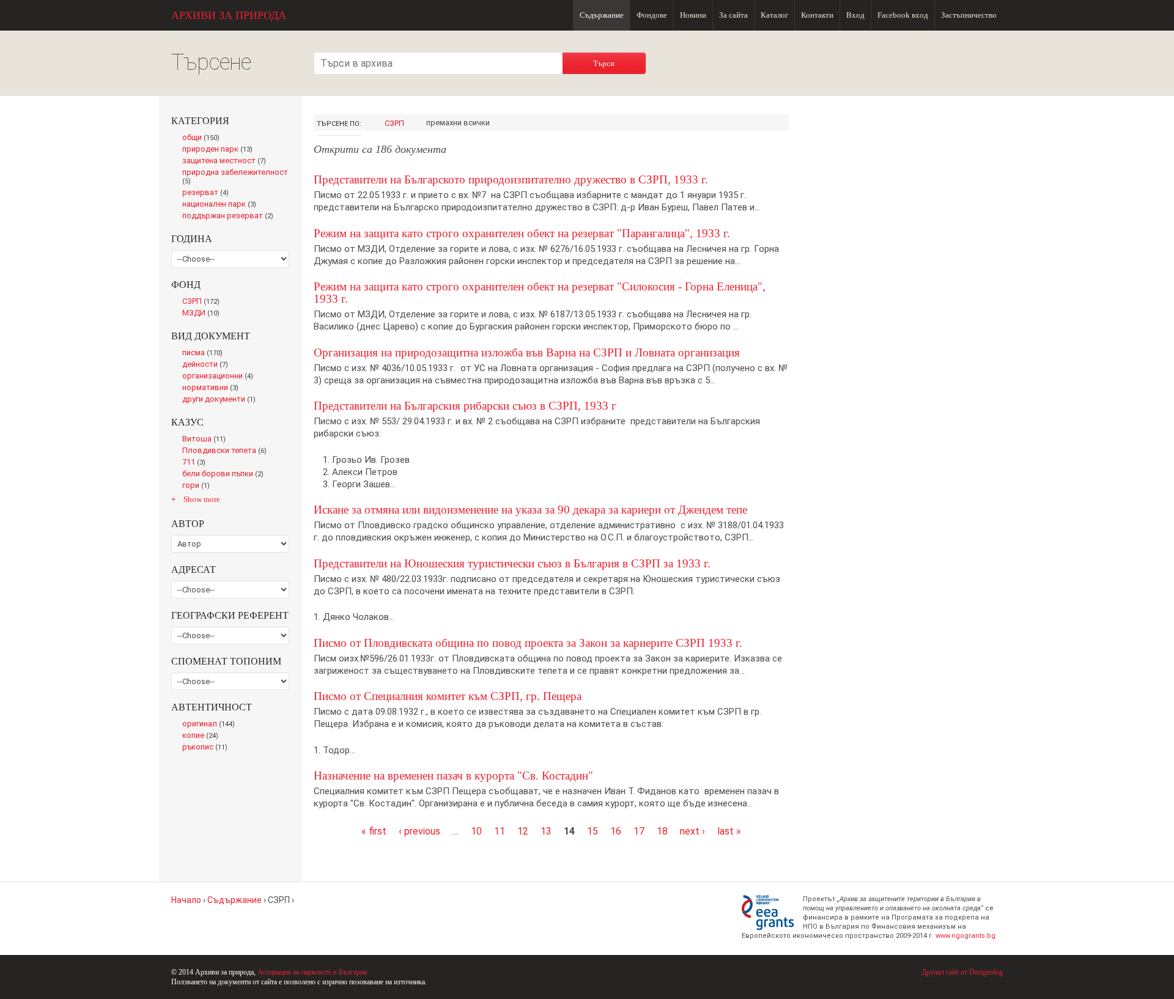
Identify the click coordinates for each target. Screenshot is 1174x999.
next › (692, 831)
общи (204, 138)
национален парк (221, 204)
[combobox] (438, 63)
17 (638, 831)
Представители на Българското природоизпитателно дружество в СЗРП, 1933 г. (511, 179)
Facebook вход (902, 15)
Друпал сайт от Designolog (962, 972)
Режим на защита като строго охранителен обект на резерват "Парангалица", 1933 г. (522, 233)
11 (499, 831)
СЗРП (394, 123)
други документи (221, 399)
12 (522, 831)
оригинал (211, 724)
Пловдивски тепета (227, 451)
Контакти (817, 15)
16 (615, 831)
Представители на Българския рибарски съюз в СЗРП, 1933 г (465, 405)
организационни (220, 376)
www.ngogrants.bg (965, 936)
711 (196, 462)
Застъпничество (969, 15)
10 (476, 831)
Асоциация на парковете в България (312, 972)
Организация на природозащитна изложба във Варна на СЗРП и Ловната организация (527, 352)
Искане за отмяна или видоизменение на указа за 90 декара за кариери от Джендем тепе (530, 509)
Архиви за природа (228, 15)
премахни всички (458, 122)
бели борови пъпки (225, 474)
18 (662, 831)
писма (205, 353)
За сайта (733, 15)
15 (592, 831)
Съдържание (602, 15)
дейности (207, 364)
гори (198, 486)
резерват (208, 193)
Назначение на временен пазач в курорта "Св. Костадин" (453, 775)
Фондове (652, 15)
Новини (693, 15)
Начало (186, 900)
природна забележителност (235, 177)
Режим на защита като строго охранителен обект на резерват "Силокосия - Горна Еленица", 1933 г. (540, 292)
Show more (201, 499)
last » (729, 831)
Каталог (774, 15)
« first (373, 831)
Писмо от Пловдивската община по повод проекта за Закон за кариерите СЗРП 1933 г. (528, 642)
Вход (855, 15)
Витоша (207, 439)
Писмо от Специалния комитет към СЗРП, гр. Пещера (447, 696)
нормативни (213, 388)
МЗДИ (204, 313)
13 (546, 831)
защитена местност (227, 161)
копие (202, 736)
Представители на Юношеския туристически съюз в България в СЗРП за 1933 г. (512, 563)
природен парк (219, 149)
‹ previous (419, 831)
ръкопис (207, 747)
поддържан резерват (230, 216)
